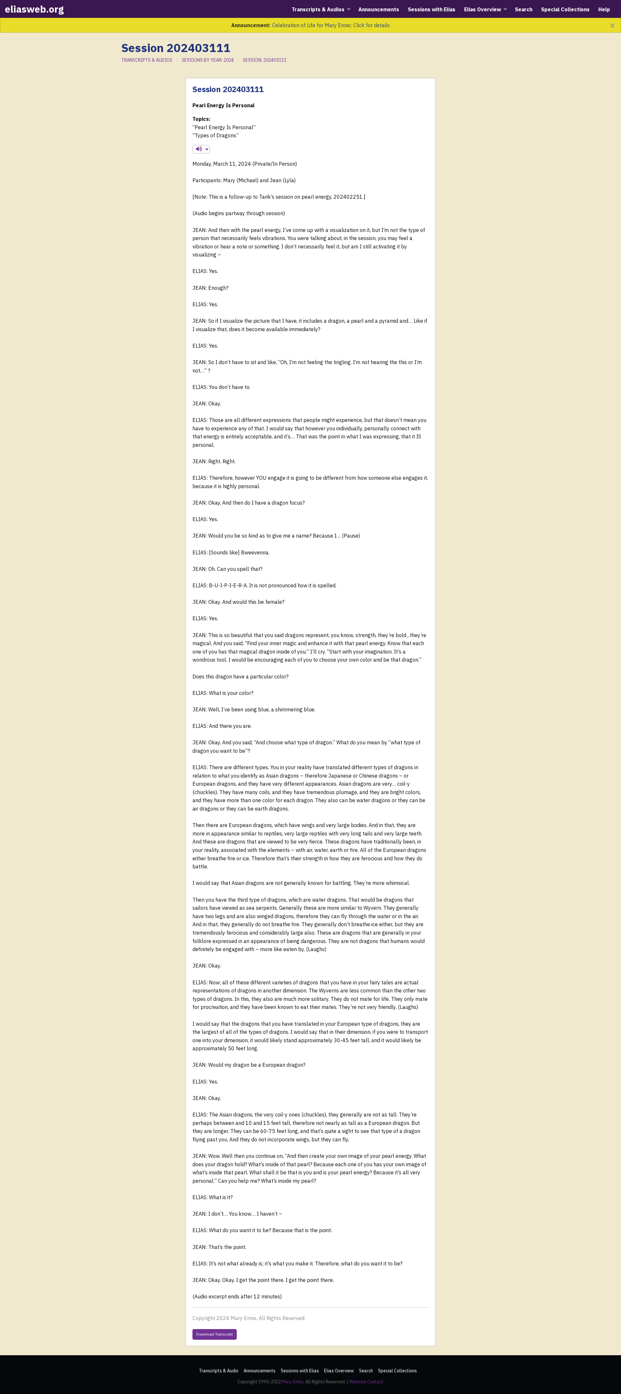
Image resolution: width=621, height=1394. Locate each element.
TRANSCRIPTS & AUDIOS (146, 60)
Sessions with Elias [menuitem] (431, 9)
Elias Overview (339, 1371)
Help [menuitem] (604, 9)
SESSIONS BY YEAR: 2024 (208, 60)
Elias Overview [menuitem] (482, 9)
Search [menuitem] (523, 9)
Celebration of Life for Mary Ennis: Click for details (331, 25)
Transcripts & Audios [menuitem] (318, 9)
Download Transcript (214, 1334)
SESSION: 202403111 (265, 60)
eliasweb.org (34, 9)
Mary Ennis (292, 1382)
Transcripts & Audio (218, 1371)
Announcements (260, 1371)
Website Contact (366, 1382)
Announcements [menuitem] (378, 9)
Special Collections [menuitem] (565, 9)
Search (366, 1371)
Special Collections (397, 1371)
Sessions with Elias (300, 1371)
